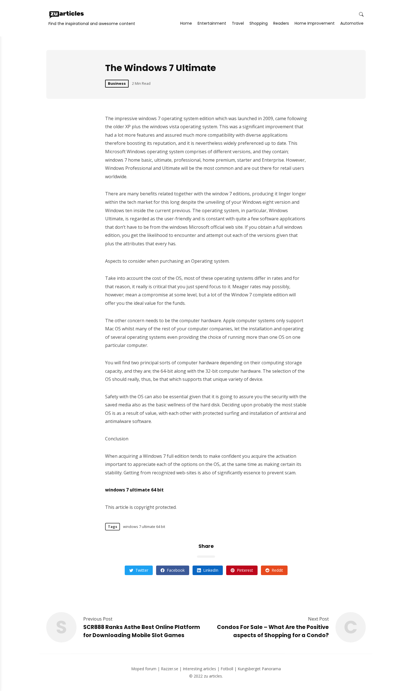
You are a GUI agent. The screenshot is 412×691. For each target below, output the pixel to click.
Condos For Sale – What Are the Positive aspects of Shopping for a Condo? (273, 631)
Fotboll (227, 668)
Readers (281, 23)
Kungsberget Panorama (259, 668)
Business (117, 83)
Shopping (258, 23)
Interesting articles (199, 668)
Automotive (352, 23)
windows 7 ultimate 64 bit (144, 526)
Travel (238, 23)
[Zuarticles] (67, 14)
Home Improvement (315, 23)
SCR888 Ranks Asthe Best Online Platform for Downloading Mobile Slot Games (141, 631)
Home (186, 23)
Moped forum (143, 668)
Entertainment (212, 23)
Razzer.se (169, 668)
